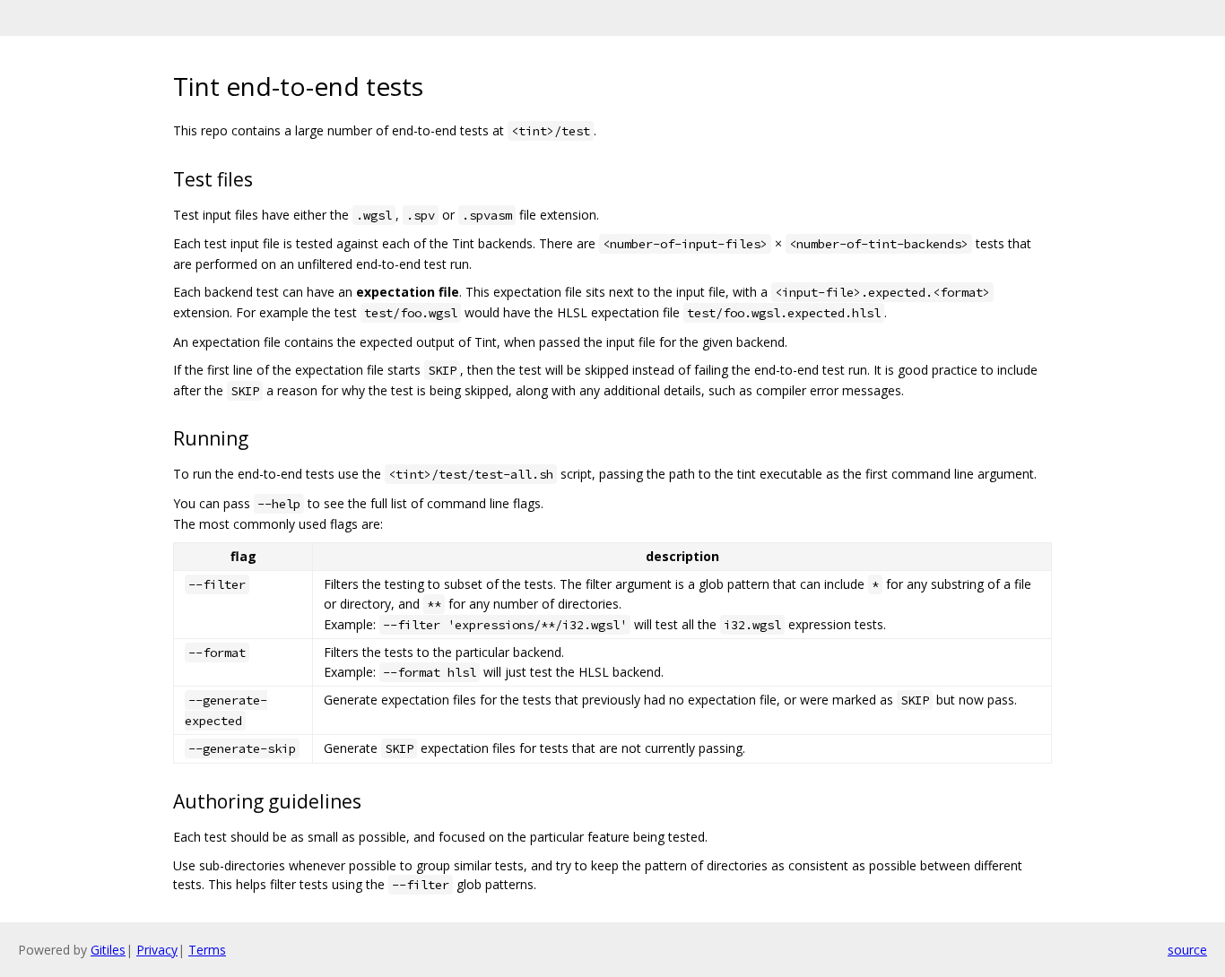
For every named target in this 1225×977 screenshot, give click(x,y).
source (1187, 949)
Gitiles (108, 949)
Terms (207, 949)
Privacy (157, 949)
